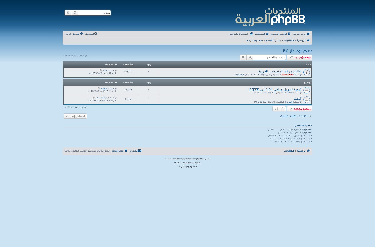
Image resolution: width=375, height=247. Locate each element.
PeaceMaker (101, 98)
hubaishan (287, 75)
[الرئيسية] (269, 16)
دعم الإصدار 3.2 (297, 51)
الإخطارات (239, 75)
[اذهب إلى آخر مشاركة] (100, 70)
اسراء (289, 102)
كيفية (298, 98)
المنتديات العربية (181, 163)
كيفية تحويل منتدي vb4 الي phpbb (275, 89)
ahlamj (104, 89)
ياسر (105, 71)
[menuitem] (281, 34)
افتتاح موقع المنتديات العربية (280, 71)
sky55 (290, 93)
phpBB (199, 159)
